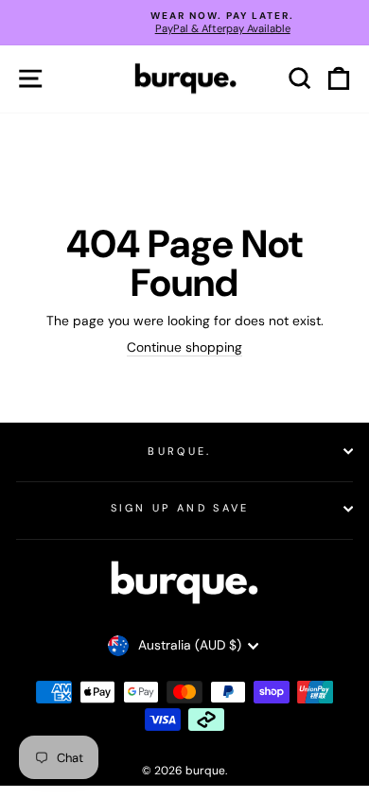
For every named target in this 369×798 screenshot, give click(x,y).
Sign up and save (180, 507)
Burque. (179, 451)
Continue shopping (184, 347)
